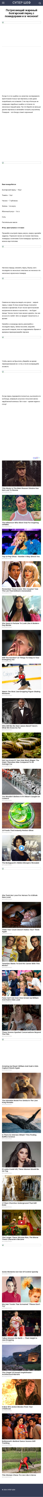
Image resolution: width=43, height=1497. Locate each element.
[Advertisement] (21, 70)
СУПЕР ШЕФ (21, 2)
